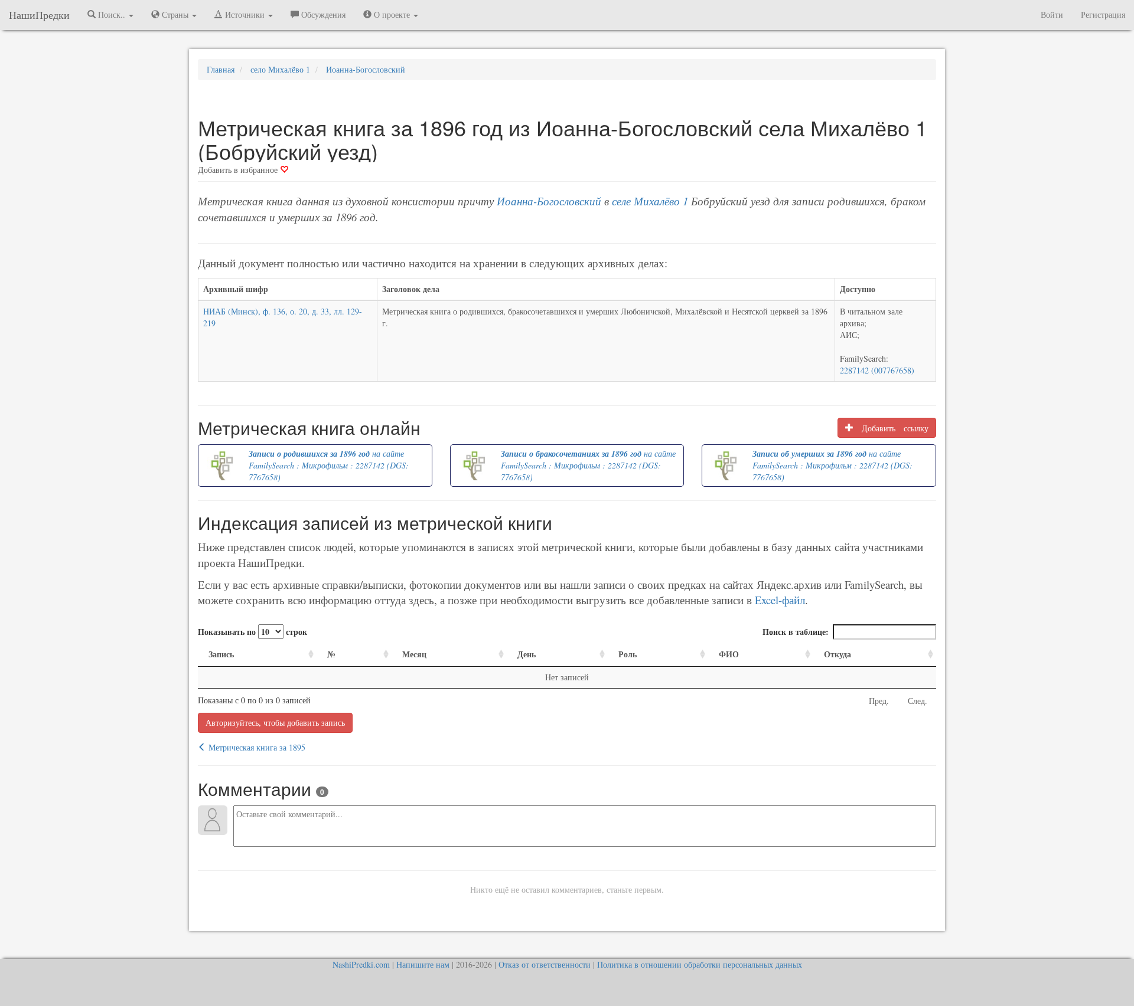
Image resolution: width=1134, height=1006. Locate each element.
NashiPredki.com (361, 964)
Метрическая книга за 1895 (255, 747)
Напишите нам (422, 964)
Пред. (879, 700)
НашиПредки (39, 15)
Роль (627, 654)
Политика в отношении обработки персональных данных (699, 964)
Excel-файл (780, 599)
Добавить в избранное (239, 169)
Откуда (837, 654)
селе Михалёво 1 (650, 201)
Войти (1052, 14)
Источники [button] (245, 14)
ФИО (729, 654)
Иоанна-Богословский (549, 201)
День (526, 654)
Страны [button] (175, 14)
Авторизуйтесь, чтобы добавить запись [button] (275, 722)
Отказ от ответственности (544, 964)
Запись (221, 654)
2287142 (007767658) (877, 370)
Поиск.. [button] (112, 14)
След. (917, 700)
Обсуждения (322, 14)
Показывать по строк (252, 631)
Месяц (414, 654)
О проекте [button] (392, 14)
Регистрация (1103, 14)
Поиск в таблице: (795, 631)
